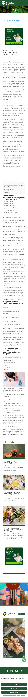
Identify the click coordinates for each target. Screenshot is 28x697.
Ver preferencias (14, 692)
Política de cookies (6, 695)
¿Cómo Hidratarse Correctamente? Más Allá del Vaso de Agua (13, 462)
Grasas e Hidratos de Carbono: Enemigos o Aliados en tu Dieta (12, 493)
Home (4, 20)
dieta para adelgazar (14, 278)
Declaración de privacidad (15, 695)
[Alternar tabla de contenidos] (22, 183)
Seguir (22, 613)
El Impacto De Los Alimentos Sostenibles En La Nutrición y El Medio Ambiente (14, 529)
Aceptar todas (14, 684)
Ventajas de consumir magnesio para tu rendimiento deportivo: (12, 188)
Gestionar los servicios (14, 680)
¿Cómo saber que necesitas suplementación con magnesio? (13, 191)
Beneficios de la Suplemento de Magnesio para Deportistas (13, 186)
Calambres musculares (9, 364)
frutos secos (8, 398)
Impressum (23, 695)
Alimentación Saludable (14, 20)
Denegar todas (14, 688)
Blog (7, 20)
